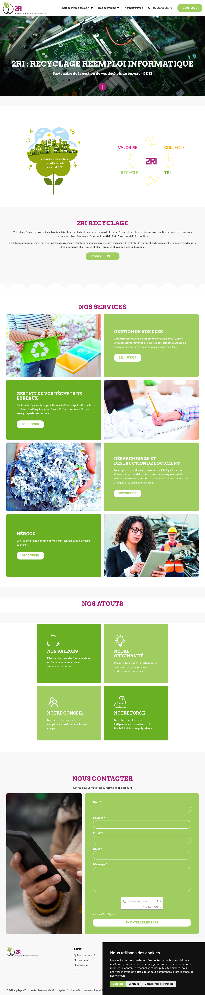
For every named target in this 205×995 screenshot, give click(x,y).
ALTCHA (157, 907)
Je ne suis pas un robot (137, 901)
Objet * (97, 849)
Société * (99, 817)
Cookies (71, 990)
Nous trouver (133, 7)
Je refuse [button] (134, 983)
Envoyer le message (142, 922)
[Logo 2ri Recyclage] (25, 8)
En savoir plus (102, 256)
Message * (100, 864)
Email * (98, 833)
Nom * (97, 802)
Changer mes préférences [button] (159, 983)
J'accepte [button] (118, 983)
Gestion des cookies (87, 990)
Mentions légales (56, 990)
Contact (190, 7)
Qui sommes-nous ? (75, 7)
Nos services (107, 7)
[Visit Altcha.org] (159, 901)
